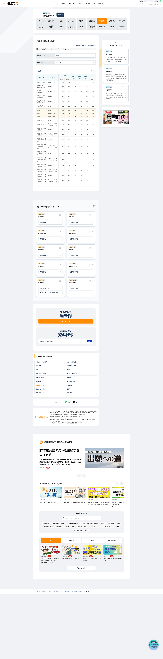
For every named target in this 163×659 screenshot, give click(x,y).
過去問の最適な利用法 (58, 523)
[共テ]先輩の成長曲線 (72, 523)
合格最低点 (69, 385)
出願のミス (111, 523)
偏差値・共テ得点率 (41, 389)
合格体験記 (69, 393)
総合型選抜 (38, 381)
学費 (37, 369)
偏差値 (118, 523)
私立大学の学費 (78, 530)
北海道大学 (48, 15)
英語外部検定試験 (48, 527)
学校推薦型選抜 (71, 381)
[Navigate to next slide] (84, 476)
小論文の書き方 (94, 527)
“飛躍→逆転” (46, 523)
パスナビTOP (36, 591)
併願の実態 (116, 527)
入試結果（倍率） (40, 385)
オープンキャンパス (41, 373)
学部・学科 (38, 366)
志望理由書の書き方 (82, 527)
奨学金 (68, 369)
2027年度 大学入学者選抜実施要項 (89, 523)
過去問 (68, 389)
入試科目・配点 (40, 377)
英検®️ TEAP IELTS (72, 373)
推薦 (73, 527)
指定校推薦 (59, 527)
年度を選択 (40, 62)
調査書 (87, 530)
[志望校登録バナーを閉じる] (158, 641)
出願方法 (103, 523)
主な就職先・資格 (71, 366)
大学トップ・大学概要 (41, 362)
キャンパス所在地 (71, 362)
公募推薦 (66, 527)
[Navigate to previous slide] (79, 476)
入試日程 (69, 377)
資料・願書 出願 (40, 393)
